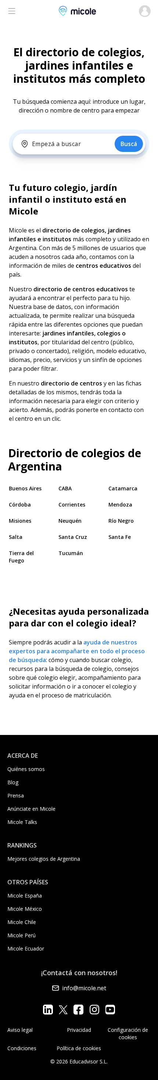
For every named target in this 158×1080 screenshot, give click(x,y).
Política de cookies (79, 1048)
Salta (15, 536)
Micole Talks (22, 821)
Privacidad (79, 1029)
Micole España (24, 895)
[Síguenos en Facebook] (78, 1010)
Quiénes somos (26, 768)
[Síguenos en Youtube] (110, 1010)
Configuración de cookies (128, 1033)
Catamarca (122, 488)
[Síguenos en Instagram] (94, 1010)
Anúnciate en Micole (31, 808)
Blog (12, 782)
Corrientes (71, 504)
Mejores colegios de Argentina (43, 858)
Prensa (15, 795)
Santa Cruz (72, 536)
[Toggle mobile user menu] (145, 11)
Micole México (24, 908)
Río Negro (121, 520)
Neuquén (70, 520)
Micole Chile (21, 922)
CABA (65, 488)
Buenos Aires (25, 488)
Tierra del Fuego (21, 557)
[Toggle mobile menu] (11, 11)
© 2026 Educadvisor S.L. (79, 1061)
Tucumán (70, 553)
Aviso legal (20, 1029)
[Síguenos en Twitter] (63, 1010)
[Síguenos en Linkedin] (48, 1010)
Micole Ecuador (25, 948)
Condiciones (21, 1048)
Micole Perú (21, 935)
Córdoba (20, 504)
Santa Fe (119, 536)
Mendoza (120, 504)
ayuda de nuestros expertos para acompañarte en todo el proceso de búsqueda (77, 651)
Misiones (20, 520)
